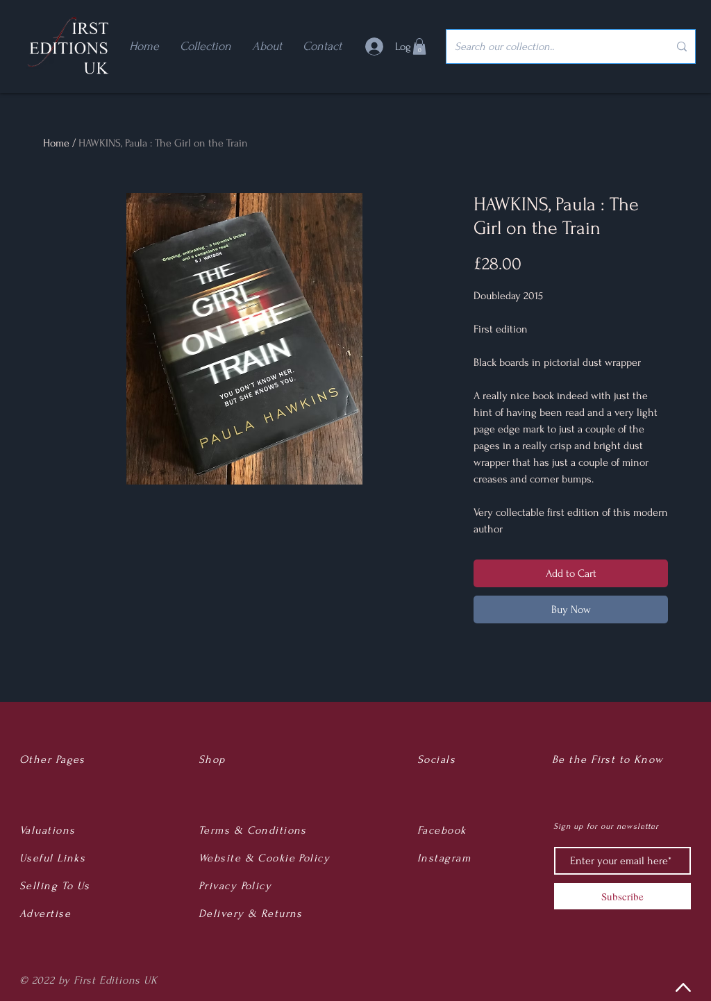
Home (56, 143)
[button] (419, 46)
